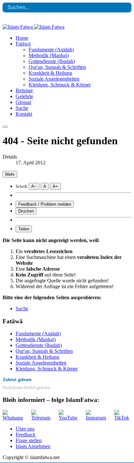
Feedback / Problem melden (44, 204)
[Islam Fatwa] (33, 27)
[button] (23, 43)
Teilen (23, 228)
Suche (22, 308)
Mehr (10, 174)
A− (34, 186)
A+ (55, 186)
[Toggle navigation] (5, 127)
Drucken (26, 211)
